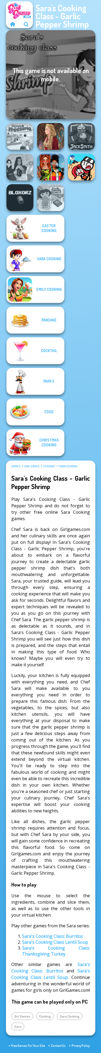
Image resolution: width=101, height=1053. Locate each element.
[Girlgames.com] (12, 24)
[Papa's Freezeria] (19, 136)
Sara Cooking (68, 466)
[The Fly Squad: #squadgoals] (19, 167)
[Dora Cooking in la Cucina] (50, 197)
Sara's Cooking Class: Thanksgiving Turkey (56, 951)
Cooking (49, 466)
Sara (17, 1026)
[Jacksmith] (81, 136)
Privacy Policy (81, 1046)
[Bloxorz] (19, 197)
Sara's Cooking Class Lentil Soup (55, 942)
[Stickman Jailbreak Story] (81, 167)
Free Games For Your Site (28, 1046)
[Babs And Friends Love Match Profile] (50, 167)
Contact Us (58, 1046)
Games (15, 466)
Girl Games (31, 466)
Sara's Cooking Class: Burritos (52, 936)
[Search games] (26, 24)
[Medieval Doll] (50, 136)
